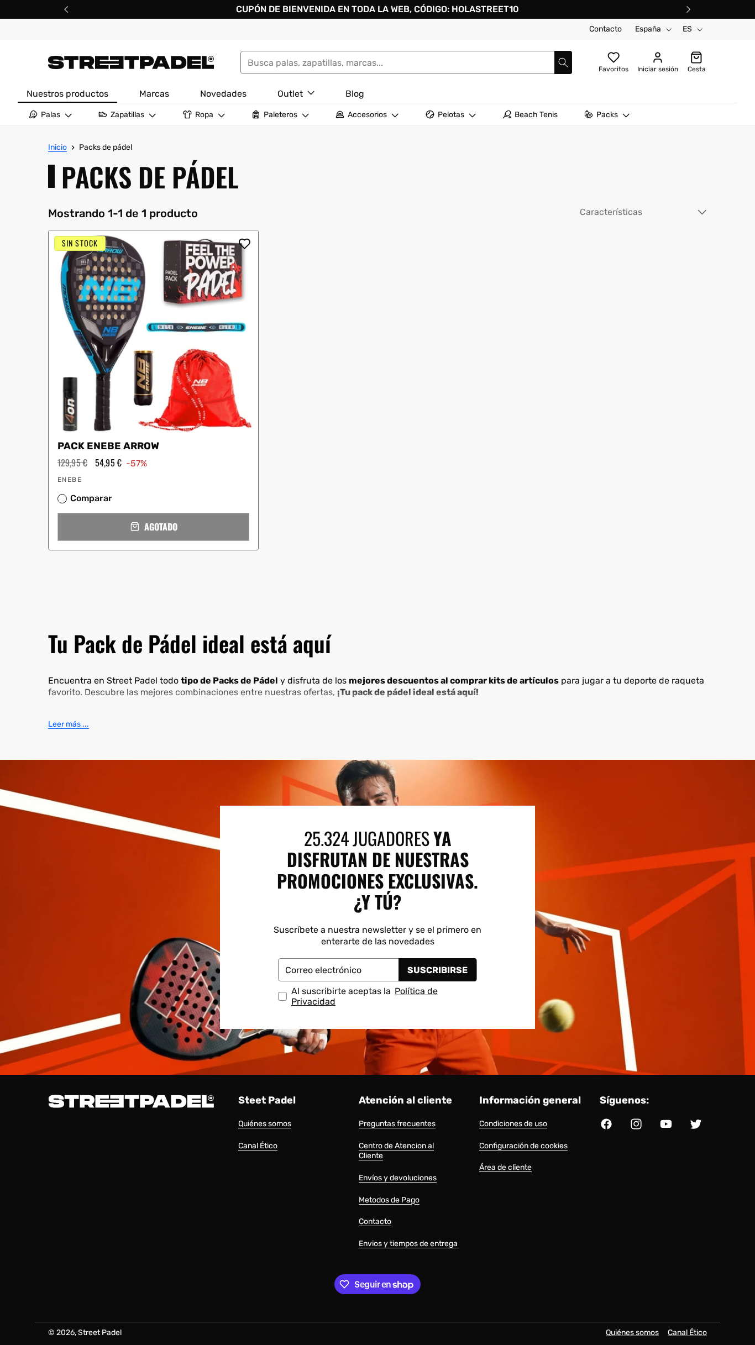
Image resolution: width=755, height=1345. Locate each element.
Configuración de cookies (523, 1145)
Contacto (605, 29)
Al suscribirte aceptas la (364, 996)
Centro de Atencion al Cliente (396, 1151)
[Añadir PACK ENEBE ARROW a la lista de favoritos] (244, 243)
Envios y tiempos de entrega (408, 1243)
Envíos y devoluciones (398, 1178)
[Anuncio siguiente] (689, 9)
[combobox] (406, 62)
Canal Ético (257, 1145)
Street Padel (100, 1332)
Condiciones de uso (513, 1123)
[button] (153, 527)
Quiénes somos (264, 1123)
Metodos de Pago (389, 1200)
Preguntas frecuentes (397, 1123)
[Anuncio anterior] (66, 9)
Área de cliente (505, 1167)
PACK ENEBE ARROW (108, 446)
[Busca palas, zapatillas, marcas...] (563, 62)
